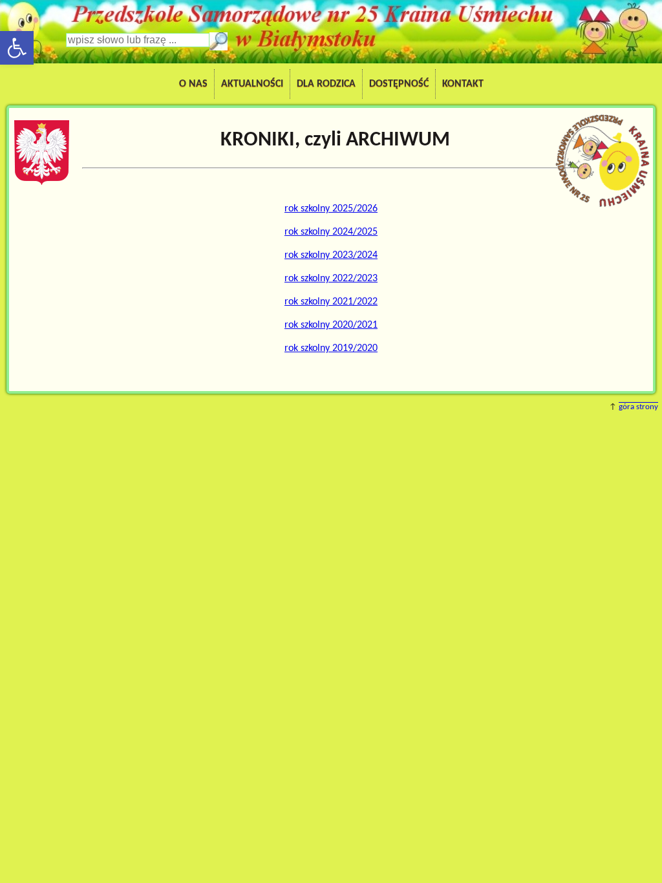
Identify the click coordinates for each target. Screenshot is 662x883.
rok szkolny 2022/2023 (331, 278)
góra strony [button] (638, 407)
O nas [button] (193, 84)
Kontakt (463, 84)
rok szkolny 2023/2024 (331, 255)
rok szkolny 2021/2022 (331, 302)
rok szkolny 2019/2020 (331, 348)
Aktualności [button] (252, 84)
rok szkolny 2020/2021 (331, 325)
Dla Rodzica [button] (326, 84)
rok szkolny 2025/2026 (331, 209)
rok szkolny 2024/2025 (331, 232)
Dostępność (399, 84)
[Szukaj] (218, 41)
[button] (17, 48)
